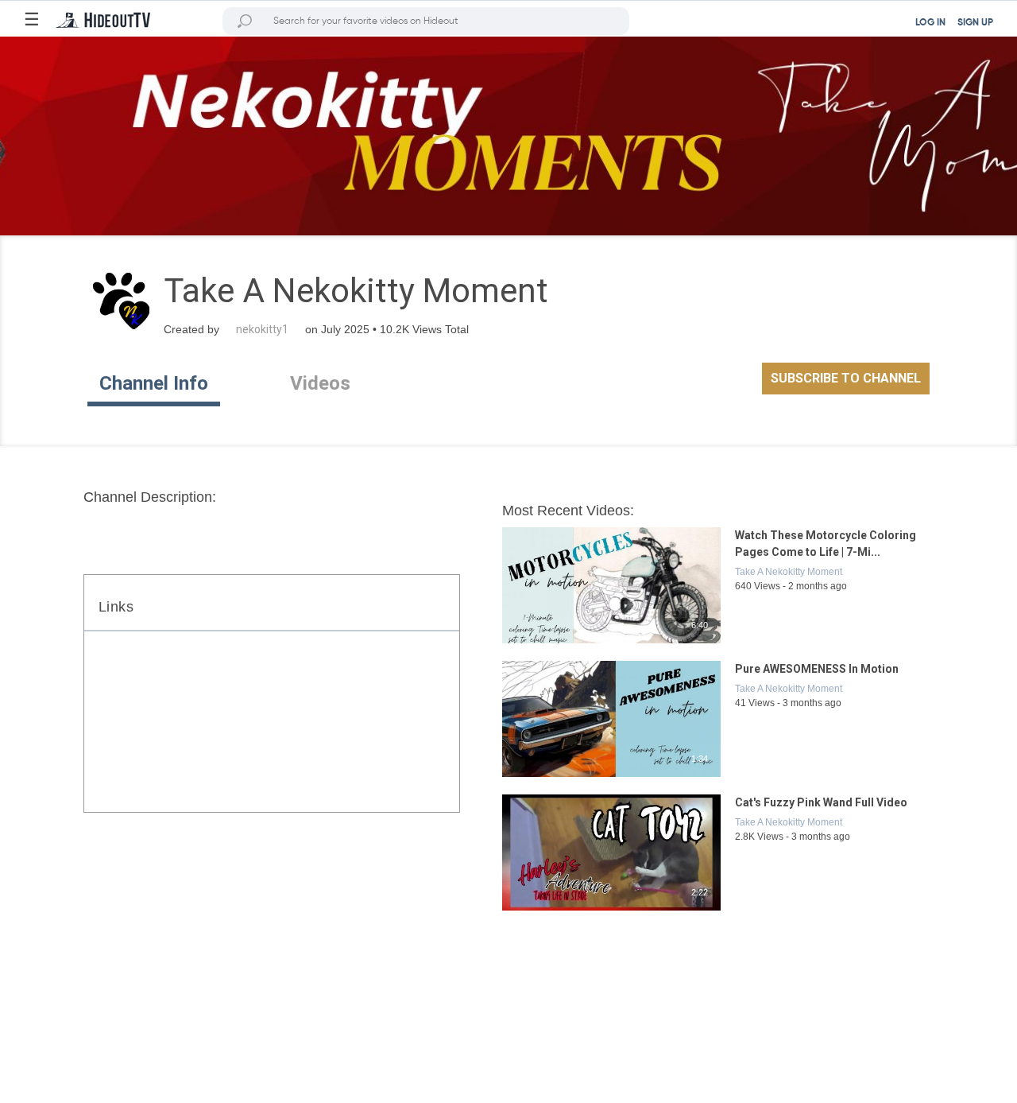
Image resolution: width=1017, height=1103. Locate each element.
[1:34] (612, 778)
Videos (320, 383)
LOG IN (930, 23)
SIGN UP (975, 23)
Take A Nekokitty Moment (788, 571)
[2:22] (612, 911)
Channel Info (153, 383)
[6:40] (612, 644)
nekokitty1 (262, 329)
